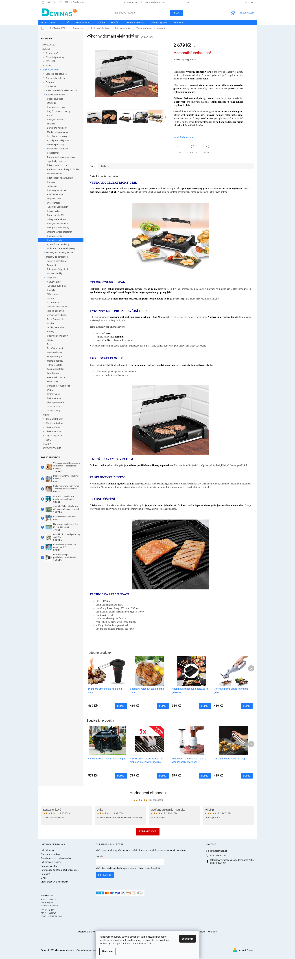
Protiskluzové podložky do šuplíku (63, 169)
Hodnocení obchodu (147, 792)
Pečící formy (53, 153)
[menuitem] (48, 22)
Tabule (50, 340)
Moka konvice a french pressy (61, 248)
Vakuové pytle (54, 282)
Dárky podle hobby (54, 419)
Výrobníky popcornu (57, 161)
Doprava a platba (49, 866)
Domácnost (51, 86)
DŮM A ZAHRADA (50, 69)
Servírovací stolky (55, 369)
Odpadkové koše (55, 99)
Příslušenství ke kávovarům (60, 178)
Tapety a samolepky (56, 261)
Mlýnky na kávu (54, 173)
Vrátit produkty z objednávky (54, 881)
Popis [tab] (92, 166)
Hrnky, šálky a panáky (57, 148)
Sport (48, 65)
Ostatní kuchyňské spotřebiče (61, 157)
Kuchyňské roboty (55, 236)
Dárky (48, 440)
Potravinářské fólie (56, 215)
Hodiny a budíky (54, 273)
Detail (120, 775)
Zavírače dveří (53, 406)
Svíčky (50, 390)
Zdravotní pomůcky (55, 57)
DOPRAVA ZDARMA (51, 448)
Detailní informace (182, 137)
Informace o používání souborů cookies (60, 870)
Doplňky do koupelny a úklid (59, 252)
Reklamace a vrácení (51, 862)
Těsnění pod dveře (55, 311)
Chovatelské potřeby (55, 78)
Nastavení (107, 951)
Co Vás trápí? (52, 53)
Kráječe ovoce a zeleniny (58, 111)
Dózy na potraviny (55, 144)
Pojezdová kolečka (56, 377)
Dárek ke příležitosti (55, 423)
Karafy (50, 115)
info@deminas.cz (218, 851)
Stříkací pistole (55, 365)
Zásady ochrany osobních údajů (56, 858)
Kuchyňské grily (54, 240)
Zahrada (50, 82)
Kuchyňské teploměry (57, 223)
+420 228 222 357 (219, 855)
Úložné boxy (53, 302)
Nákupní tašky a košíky (58, 227)
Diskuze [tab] (105, 166)
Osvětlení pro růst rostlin (58, 386)
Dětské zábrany (54, 352)
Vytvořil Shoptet (246, 950)
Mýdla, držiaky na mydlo (58, 132)
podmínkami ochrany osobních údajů (142, 868)
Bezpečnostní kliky (56, 319)
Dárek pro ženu (53, 427)
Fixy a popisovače (55, 402)
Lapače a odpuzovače (56, 74)
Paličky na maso (55, 194)
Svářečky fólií (53, 203)
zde (150, 943)
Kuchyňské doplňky (55, 94)
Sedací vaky (52, 381)
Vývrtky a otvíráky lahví (58, 140)
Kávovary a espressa (57, 190)
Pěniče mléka (53, 211)
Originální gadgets (54, 435)
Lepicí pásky (53, 373)
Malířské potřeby (55, 361)
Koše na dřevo (54, 398)
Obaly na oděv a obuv (57, 336)
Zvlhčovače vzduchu (57, 315)
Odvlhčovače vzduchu (57, 306)
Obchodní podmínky (155, 2)
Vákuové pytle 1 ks (57, 286)
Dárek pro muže (53, 431)
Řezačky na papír (55, 348)
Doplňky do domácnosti (57, 257)
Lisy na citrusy (54, 198)
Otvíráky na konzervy (57, 136)
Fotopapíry (52, 265)
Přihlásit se (105, 875)
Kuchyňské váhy (55, 119)
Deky (49, 344)
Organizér (52, 277)
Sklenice (51, 123)
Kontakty (45, 874)
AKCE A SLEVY (49, 44)
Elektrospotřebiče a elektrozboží (61, 90)
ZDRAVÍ (46, 49)
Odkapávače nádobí (56, 219)
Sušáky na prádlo (55, 327)
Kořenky (51, 182)
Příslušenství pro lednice (58, 165)
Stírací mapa (53, 294)
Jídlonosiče (52, 186)
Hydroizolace (53, 394)
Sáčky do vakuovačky (58, 207)
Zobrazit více (147, 831)
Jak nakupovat (130, 2)
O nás (43, 878)
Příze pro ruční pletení (57, 269)
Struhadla (52, 103)
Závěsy (50, 323)
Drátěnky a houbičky (57, 128)
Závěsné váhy (53, 410)
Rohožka (51, 290)
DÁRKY (45, 415)
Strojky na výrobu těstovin (59, 232)
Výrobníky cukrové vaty (58, 244)
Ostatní (50, 298)
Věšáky (50, 331)
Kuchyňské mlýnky (56, 107)
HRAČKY (46, 444)
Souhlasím (187, 938)
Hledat (177, 12)
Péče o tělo (51, 61)
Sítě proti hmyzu (55, 356)
